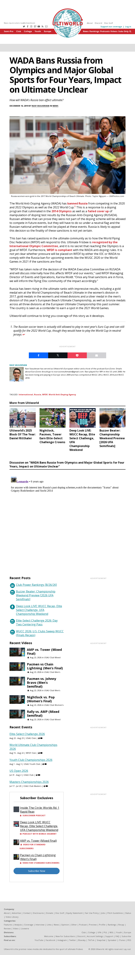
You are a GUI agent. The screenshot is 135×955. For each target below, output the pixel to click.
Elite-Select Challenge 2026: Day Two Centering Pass (37, 622)
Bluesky (82, 940)
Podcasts (105, 31)
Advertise (16, 913)
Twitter (72, 940)
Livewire (25, 928)
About (90, 23)
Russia (37, 394)
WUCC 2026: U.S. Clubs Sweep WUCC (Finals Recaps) (40, 633)
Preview (93, 924)
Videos (113, 31)
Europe (47, 31)
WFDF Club (31, 753)
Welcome (48, 936)
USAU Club (31, 738)
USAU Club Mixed (52, 657)
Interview (40, 924)
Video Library (12, 917)
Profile (102, 924)
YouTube (39, 940)
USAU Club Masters (32, 786)
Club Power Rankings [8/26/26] (36, 585)
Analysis (18, 924)
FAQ (117, 936)
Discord (98, 23)
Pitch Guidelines (115, 913)
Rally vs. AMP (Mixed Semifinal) (43, 713)
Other (74, 924)
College (28, 31)
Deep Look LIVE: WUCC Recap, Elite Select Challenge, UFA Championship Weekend (39, 610)
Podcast (83, 924)
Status (128, 913)
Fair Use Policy (92, 913)
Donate (49, 913)
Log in (128, 26)
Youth (38, 31)
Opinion (65, 924)
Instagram (62, 940)
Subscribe (126, 936)
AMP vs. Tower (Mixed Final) (44, 651)
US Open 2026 (18, 771)
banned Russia (77, 203)
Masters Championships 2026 (29, 782)
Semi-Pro (8, 31)
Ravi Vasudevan (40, 105)
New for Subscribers (65, 936)
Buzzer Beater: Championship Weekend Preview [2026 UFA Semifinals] (35, 595)
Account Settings (95, 936)
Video (16, 928)
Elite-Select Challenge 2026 (27, 734)
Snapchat (101, 940)
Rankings (94, 31)
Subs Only (123, 31)
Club (18, 31)
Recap (121, 924)
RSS (129, 940)
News (86, 31)
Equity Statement (74, 913)
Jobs (103, 913)
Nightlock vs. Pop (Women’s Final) (41, 699)
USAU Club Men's (52, 672)
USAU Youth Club (32, 764)
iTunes (122, 940)
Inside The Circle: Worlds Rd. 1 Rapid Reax (39, 810)
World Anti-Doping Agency (62, 394)
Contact (27, 913)
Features (8, 924)
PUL (105, 932)
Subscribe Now (36, 871)
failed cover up (98, 211)
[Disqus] (67, 519)
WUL (112, 932)
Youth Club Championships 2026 (30, 760)
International (26, 394)
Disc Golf (108, 23)
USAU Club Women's (53, 705)
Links (49, 924)
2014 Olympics (62, 211)
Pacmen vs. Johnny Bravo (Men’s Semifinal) (41, 683)
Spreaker (112, 940)
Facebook (50, 940)
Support (109, 936)
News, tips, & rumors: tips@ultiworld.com (19, 23)
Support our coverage (111, 26)
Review (7, 928)
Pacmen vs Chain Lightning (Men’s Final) (45, 666)
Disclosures (38, 913)
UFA (99, 932)
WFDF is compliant (59, 250)
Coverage (28, 924)
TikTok (91, 940)
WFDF (45, 394)
